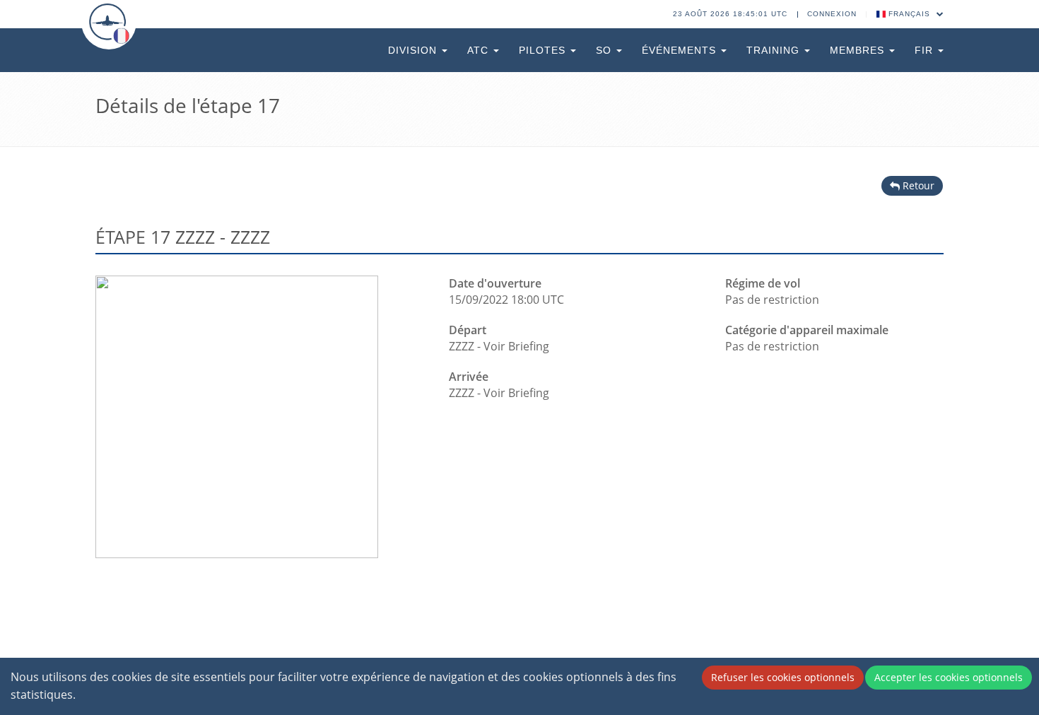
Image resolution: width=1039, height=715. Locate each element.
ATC (479, 50)
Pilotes (544, 50)
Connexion (832, 14)
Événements (681, 50)
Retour (917, 185)
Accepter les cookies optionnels (948, 677)
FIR (926, 50)
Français (909, 14)
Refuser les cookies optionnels (783, 677)
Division (414, 50)
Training (774, 50)
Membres (859, 50)
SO (605, 50)
